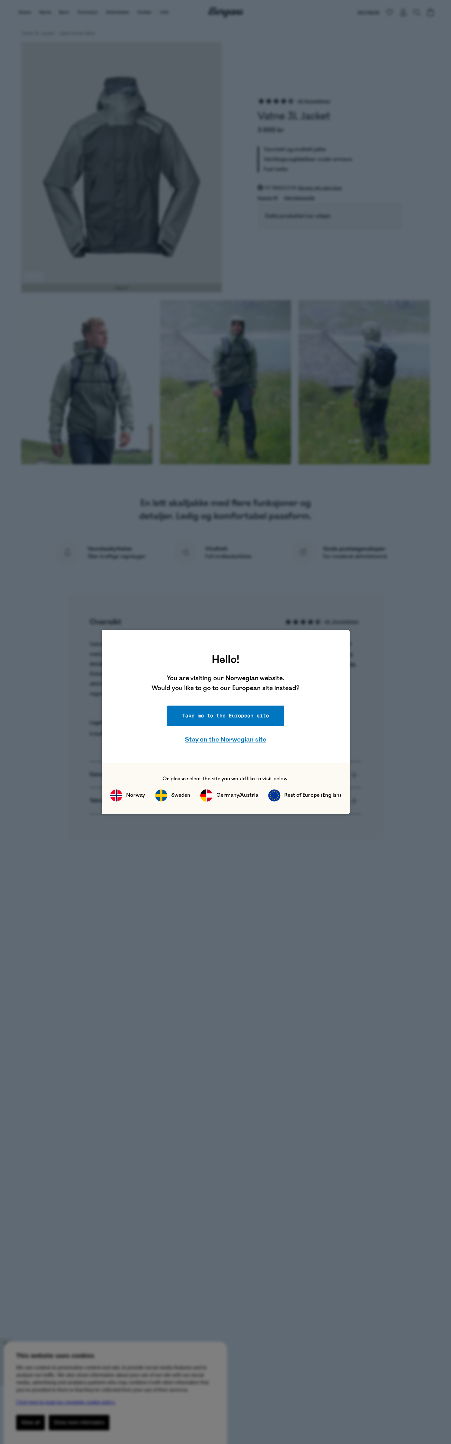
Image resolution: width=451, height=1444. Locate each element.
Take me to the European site (225, 715)
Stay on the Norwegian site (225, 739)
